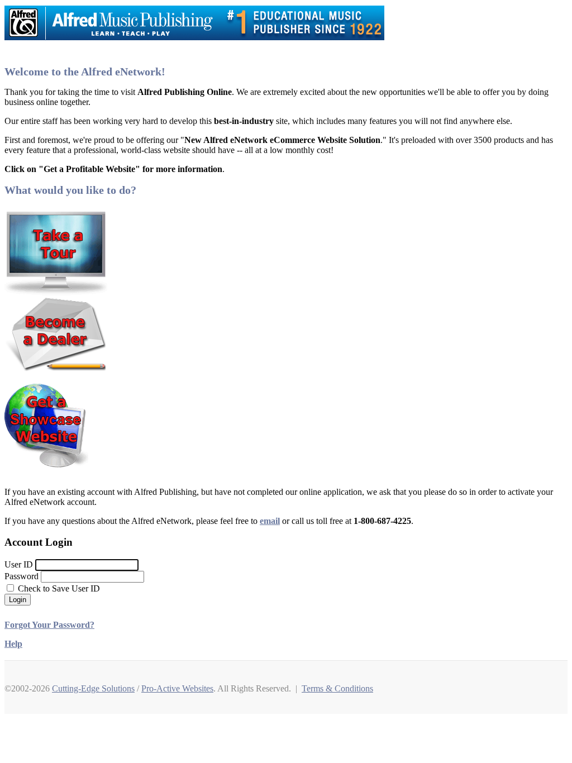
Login (17, 599)
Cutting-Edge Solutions (93, 688)
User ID (18, 564)
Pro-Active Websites (177, 688)
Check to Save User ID (58, 588)
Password (21, 576)
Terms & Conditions (337, 688)
